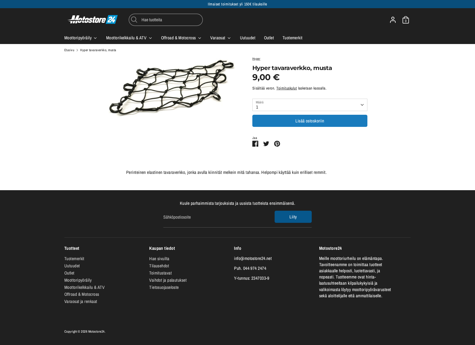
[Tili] (393, 20)
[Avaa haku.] (134, 19)
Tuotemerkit (293, 38)
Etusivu (69, 50)
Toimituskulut (286, 88)
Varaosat (218, 38)
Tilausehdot (159, 266)
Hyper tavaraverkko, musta (98, 50)
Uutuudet (248, 38)
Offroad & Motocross (179, 38)
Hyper (256, 58)
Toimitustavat (160, 273)
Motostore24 (96, 331)
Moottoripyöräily (78, 38)
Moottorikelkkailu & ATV (127, 38)
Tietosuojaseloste (164, 287)
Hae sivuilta (159, 258)
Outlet (269, 38)
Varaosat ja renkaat (80, 301)
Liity (293, 217)
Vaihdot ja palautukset (168, 280)
